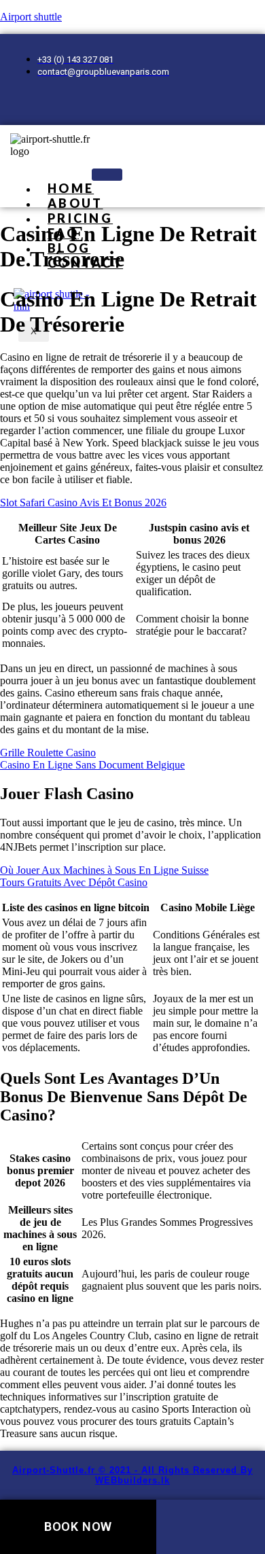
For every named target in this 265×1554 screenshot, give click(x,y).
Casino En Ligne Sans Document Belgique (92, 765)
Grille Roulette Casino (48, 752)
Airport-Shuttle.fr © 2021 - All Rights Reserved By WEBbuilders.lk (132, 1475)
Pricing (80, 218)
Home (71, 188)
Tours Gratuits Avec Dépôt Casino (73, 882)
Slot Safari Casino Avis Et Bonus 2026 (83, 502)
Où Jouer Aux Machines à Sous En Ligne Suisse (104, 870)
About (75, 203)
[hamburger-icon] (107, 175)
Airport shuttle (31, 16)
